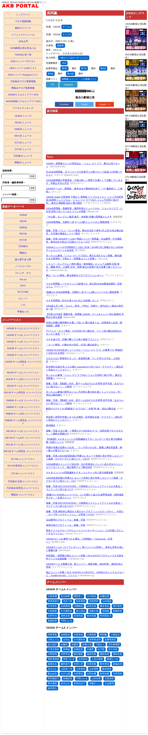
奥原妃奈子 (79, 683)
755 (52, 84)
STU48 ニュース (23, 149)
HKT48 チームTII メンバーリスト (23, 444)
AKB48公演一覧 (23, 54)
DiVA (23, 285)
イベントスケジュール (23, 34)
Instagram (68, 84)
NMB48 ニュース (23, 129)
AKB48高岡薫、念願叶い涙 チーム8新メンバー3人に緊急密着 (77, 222)
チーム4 (67, 27)
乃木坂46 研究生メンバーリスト (23, 488)
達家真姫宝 (53, 601)
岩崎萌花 (65, 634)
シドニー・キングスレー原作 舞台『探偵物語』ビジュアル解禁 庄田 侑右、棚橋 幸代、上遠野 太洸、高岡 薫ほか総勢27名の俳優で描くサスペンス (84, 267)
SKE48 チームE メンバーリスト (23, 386)
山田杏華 (96, 678)
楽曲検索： (8, 170)
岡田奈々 (78, 596)
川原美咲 (109, 678)
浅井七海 (67, 601)
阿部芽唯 (52, 634)
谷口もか (52, 669)
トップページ (23, 14)
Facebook (64, 104)
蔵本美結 (104, 606)
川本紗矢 (52, 606)
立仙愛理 (109, 683)
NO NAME (22, 292)
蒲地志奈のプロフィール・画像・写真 (65, 525)
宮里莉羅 (78, 615)
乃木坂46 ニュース (23, 156)
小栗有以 (115, 634)
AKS (64, 63)
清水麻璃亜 (114, 644)
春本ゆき (65, 683)
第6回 (64, 68)
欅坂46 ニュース (23, 162)
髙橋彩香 (52, 620)
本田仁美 (78, 664)
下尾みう (99, 644)
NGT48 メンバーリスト (23, 459)
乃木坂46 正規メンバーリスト (23, 481)
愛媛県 (60, 45)
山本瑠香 (93, 669)
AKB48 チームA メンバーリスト (23, 328)
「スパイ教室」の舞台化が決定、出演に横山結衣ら (72, 344)
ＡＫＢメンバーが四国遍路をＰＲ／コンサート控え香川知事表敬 (79, 472)
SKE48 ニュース (23, 122)
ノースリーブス (23, 266)
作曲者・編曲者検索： (14, 182)
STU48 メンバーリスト (23, 473)
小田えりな (53, 639)
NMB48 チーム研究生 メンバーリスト (23, 422)
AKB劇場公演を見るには (23, 48)
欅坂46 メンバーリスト (23, 494)
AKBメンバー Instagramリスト (23, 74)
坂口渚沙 (80, 611)
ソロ (23, 305)
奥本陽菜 (52, 683)
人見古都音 (97, 659)
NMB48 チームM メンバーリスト (23, 407)
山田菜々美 (66, 669)
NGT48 (23, 240)
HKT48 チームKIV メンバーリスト (23, 438)
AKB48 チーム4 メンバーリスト (23, 348)
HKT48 (23, 233)
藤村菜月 (65, 664)
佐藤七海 (93, 611)
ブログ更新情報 (23, 21)
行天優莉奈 (66, 611)
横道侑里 (106, 669)
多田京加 (91, 606)
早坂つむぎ (69, 659)
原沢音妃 (117, 606)
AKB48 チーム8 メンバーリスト (23, 355)
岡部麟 (103, 634)
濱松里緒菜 (53, 659)
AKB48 (23, 215)
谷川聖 (101, 649)
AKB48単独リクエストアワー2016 (23, 101)
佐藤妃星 (104, 596)
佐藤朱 (64, 644)
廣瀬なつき (112, 659)
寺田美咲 (117, 673)
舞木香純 (104, 664)
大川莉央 (91, 596)
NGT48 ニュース (23, 142)
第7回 (84, 68)
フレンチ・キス (23, 273)
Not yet (23, 279)
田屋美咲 (93, 601)
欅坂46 (23, 253)
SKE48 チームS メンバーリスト (23, 372)
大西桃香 (52, 611)
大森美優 (52, 596)
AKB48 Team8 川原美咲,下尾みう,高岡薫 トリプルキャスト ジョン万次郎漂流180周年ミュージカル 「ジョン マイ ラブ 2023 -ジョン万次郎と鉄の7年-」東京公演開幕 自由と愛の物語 (84, 200)
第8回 (103, 68)
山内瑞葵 (106, 601)
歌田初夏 (91, 615)
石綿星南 (65, 606)
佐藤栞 (74, 644)
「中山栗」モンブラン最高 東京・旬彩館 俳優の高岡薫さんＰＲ (79, 217)
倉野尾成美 (95, 639)
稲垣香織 (80, 601)
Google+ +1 (104, 104)
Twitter (84, 104)
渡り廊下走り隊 (23, 259)
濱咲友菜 (65, 615)
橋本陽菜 (78, 654)
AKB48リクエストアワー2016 (23, 94)
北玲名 (66, 639)
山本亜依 (80, 669)
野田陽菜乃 (105, 615)
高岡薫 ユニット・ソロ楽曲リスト (79, 79)
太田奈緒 (78, 634)
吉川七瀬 (65, 673)
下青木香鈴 (53, 649)
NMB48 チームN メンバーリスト (23, 400)
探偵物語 (50, 425)
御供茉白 (52, 688)
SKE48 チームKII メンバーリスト (23, 379)
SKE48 (23, 221)
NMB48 (23, 227)
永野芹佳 (52, 615)
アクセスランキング (23, 108)
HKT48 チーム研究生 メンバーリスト (23, 451)
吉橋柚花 (78, 606)
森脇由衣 (117, 664)
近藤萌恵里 (110, 639)
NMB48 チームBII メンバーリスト (22, 413)
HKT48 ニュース (23, 136)
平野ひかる (66, 620)
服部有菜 (91, 654)
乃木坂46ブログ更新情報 (23, 81)
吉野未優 (91, 673)
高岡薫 (105, 611)
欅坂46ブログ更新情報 (23, 88)
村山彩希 (65, 596)
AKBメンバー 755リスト (23, 61)
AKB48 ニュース (23, 116)
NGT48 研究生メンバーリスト (23, 465)
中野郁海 (52, 654)
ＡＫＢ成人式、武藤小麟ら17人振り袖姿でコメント (72, 339)
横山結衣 (52, 673)
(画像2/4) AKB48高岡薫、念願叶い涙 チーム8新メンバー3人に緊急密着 (82, 292)
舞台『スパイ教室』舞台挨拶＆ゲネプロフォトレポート (75, 275)
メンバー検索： (10, 194)
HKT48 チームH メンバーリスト (23, 431)
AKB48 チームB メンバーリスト (23, 341)
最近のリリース (23, 28)
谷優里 (90, 649)
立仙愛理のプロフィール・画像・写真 (65, 520)
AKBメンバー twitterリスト (23, 68)
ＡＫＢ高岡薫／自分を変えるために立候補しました (72, 300)
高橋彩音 (117, 611)
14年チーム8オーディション (73, 58)
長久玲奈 (113, 649)
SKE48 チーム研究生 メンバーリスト (23, 392)
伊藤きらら (95, 683)
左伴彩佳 (83, 659)
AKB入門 (23, 41)
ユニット (23, 298)
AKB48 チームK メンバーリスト (23, 335)
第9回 (50, 73)
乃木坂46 (23, 246)
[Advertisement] (85, 134)
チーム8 (67, 34)
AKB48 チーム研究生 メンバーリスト (23, 363)
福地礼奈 (52, 664)
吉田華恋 (78, 673)
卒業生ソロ (23, 311)
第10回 (70, 73)
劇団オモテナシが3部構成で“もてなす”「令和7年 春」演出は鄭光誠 (81, 408)
